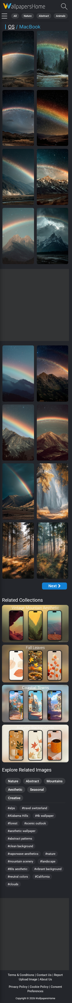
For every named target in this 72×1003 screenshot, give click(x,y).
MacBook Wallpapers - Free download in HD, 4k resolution (24, 6)
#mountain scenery (20, 861)
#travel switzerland (34, 808)
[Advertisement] (36, 305)
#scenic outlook (35, 823)
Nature (28, 15)
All (15, 15)
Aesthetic (15, 790)
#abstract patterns (20, 838)
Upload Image (28, 979)
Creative (14, 798)
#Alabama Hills (18, 816)
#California (42, 876)
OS (11, 27)
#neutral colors (18, 876)
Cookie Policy (39, 987)
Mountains (55, 781)
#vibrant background (47, 869)
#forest (12, 823)
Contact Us (44, 975)
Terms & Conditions (21, 975)
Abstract (44, 15)
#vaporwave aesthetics (23, 854)
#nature (50, 854)
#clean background (20, 846)
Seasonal (37, 790)
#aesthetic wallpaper (21, 831)
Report (58, 975)
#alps (11, 808)
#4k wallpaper (44, 816)
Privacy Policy (18, 987)
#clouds (13, 884)
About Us (46, 979)
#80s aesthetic (17, 869)
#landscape (47, 861)
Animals (60, 15)
